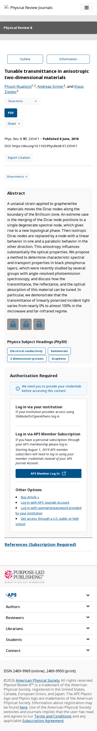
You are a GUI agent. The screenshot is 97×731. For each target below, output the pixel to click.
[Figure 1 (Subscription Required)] (12, 324)
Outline (25, 59)
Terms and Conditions (53, 716)
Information (68, 59)
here (24, 707)
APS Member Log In (45, 473)
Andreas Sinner (50, 86)
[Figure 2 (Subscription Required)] (26, 324)
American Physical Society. (38, 680)
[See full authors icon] (23, 101)
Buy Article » (30, 497)
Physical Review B (18, 28)
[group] (48, 327)
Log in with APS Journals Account (45, 502)
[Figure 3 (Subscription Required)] (39, 324)
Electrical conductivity (26, 351)
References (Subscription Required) (40, 544)
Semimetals (59, 351)
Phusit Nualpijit (18, 86)
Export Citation (19, 157)
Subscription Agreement (43, 720)
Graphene (59, 359)
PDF (11, 113)
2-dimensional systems (27, 359)
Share (12, 123)
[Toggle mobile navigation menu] (86, 8)
